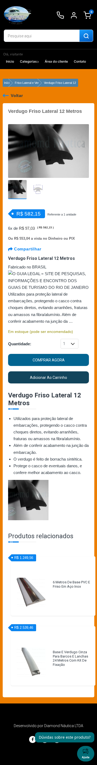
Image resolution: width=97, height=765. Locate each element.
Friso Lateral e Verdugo (30, 82)
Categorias (28, 61)
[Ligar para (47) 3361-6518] (60, 15)
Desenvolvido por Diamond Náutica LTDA (48, 726)
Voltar (17, 95)
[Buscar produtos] (86, 36)
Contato (80, 61)
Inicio (10, 61)
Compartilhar (27, 249)
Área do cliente (56, 61)
